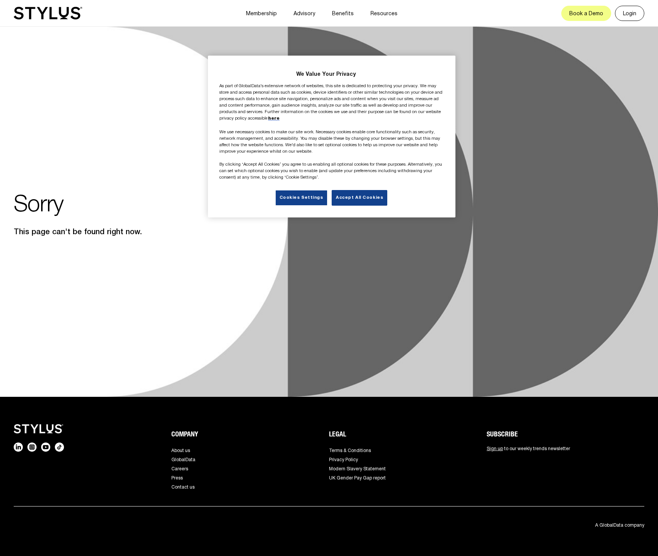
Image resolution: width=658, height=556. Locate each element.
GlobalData (183, 459)
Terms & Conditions (350, 450)
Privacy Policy (343, 459)
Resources (384, 13)
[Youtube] (45, 447)
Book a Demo (586, 13)
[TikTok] (59, 447)
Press (177, 477)
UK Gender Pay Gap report (357, 477)
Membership (261, 13)
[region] (331, 136)
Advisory (304, 13)
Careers (179, 468)
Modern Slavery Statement (357, 468)
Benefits (343, 13)
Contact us (183, 486)
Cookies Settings (301, 198)
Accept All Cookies (359, 198)
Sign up (495, 448)
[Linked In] (18, 447)
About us (180, 450)
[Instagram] (32, 447)
